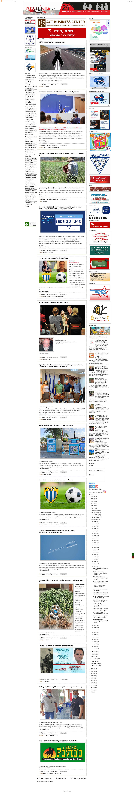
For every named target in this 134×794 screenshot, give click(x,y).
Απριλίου (94, 658)
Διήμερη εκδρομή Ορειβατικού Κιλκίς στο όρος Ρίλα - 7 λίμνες (102, 452)
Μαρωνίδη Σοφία (29, 132)
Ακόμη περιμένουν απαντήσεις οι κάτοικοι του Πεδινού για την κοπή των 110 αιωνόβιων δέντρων (101, 380)
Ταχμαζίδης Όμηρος (30, 184)
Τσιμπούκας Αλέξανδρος (31, 192)
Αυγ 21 (95, 545)
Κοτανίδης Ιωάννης (29, 121)
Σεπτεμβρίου (95, 517)
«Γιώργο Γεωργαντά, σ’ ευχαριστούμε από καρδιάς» (56, 645)
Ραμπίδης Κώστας (29, 169)
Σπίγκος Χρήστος (29, 181)
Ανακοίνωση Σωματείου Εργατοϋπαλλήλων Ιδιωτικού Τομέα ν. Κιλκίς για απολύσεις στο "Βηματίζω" (102, 342)
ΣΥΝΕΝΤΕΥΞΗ (55, 147)
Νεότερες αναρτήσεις (44, 778)
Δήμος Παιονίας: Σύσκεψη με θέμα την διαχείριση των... (100, 593)
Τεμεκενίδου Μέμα (29, 186)
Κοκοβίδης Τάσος (29, 119)
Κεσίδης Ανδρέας (29, 117)
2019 (92, 671)
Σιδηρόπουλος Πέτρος (30, 177)
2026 (92, 496)
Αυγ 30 (95, 524)
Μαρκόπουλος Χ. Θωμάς (31, 130)
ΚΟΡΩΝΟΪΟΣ (46, 252)
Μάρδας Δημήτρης (29, 128)
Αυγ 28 (95, 528)
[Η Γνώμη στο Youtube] (95, 489)
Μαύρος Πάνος (28, 139)
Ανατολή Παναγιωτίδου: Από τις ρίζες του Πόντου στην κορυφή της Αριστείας (101, 367)
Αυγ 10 (95, 627)
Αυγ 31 (95, 521)
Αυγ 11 (95, 625)
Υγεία (51, 252)
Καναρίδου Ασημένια (30, 99)
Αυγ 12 (95, 566)
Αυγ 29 (95, 526)
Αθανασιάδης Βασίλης (30, 77)
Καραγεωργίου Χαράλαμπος (28, 102)
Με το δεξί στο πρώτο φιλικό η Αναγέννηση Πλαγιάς (56, 480)
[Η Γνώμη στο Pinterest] (96, 487)
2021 (92, 508)
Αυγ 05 (95, 639)
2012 (92, 687)
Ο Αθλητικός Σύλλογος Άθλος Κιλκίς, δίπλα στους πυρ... (100, 616)
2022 (92, 506)
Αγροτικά (45, 201)
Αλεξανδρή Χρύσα (29, 82)
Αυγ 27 (95, 531)
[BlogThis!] (62, 84)
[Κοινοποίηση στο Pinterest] (66, 84)
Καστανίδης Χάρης (29, 115)
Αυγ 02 (95, 646)
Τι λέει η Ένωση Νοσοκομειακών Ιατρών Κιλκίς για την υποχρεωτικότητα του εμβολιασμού (57, 531)
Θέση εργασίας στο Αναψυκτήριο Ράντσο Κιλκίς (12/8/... (100, 621)
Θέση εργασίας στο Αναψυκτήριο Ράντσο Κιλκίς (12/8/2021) (58, 741)
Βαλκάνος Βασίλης (29, 84)
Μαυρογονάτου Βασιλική (31, 136)
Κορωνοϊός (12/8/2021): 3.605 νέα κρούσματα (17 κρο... (100, 582)
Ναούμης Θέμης (29, 151)
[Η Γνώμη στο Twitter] (93, 487)
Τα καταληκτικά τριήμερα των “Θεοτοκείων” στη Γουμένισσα (101, 428)
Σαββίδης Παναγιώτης (30, 173)
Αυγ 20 (95, 547)
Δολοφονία (97, 404)
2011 (92, 690)
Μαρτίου (94, 661)
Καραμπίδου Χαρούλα (30, 106)
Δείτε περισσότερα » (44, 142)
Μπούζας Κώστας (29, 149)
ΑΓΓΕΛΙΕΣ (45, 773)
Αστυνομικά (46, 86)
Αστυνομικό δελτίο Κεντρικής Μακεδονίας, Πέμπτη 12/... (100, 609)
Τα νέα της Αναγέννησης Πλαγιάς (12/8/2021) (53, 258)
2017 (92, 675)
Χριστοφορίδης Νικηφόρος (28, 205)
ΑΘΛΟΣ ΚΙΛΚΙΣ (47, 735)
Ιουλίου (94, 651)
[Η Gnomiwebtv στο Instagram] (104, 492)
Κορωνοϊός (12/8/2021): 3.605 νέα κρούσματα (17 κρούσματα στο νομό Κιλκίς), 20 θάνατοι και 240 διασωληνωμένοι (60, 207)
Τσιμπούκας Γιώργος (30, 194)
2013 (92, 685)
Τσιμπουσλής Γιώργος (30, 197)
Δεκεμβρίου (95, 510)
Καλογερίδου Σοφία (29, 94)
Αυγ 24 (95, 538)
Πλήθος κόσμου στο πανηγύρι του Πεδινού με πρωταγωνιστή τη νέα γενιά (102, 393)
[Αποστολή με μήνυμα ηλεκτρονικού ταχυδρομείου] (61, 84)
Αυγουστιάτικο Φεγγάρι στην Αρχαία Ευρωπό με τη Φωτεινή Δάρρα (102, 440)
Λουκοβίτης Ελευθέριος (30, 126)
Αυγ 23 (95, 540)
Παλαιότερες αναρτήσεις (78, 778)
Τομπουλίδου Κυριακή (30, 190)
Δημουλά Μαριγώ (29, 88)
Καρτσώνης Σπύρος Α (30, 111)
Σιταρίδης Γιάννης (29, 179)
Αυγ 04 (95, 641)
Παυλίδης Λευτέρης (29, 160)
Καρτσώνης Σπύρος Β (30, 113)
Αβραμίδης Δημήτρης (30, 75)
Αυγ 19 (95, 549)
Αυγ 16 (95, 556)
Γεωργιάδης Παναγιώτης (31, 86)
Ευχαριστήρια (46, 681)
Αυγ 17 (95, 554)
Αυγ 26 (95, 533)
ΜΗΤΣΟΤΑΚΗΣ (47, 147)
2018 (92, 673)
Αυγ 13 (95, 563)
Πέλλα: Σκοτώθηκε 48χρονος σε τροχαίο (52, 42)
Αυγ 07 (95, 634)
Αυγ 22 (95, 542)
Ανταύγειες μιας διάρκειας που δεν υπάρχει (53, 302)
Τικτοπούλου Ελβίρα (30, 188)
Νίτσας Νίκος (28, 156)
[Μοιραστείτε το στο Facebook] (65, 84)
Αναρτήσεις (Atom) (48, 781)
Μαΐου (94, 656)
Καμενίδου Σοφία (29, 97)
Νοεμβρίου (95, 512)
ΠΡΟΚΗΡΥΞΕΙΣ (58, 773)
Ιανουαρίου (95, 665)
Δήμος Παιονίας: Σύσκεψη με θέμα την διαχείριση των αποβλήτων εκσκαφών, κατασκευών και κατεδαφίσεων (61, 365)
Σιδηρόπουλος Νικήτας (30, 175)
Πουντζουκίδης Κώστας (30, 166)
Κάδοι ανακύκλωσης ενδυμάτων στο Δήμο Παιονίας (56, 425)
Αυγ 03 (95, 644)
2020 (92, 668)
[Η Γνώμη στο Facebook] (90, 487)
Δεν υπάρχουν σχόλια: (53, 84)
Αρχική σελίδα (61, 778)
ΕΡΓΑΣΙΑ (51, 773)
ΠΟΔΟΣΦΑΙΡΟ (60, 296)
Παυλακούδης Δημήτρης (31, 158)
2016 (92, 678)
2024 (92, 501)
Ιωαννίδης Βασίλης (29, 92)
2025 (92, 498)
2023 (92, 503)
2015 (92, 680)
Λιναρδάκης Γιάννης (30, 124)
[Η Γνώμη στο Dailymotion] (96, 492)
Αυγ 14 (95, 561)
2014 (92, 683)
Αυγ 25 (95, 535)
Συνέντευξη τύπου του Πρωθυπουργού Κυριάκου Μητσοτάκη (59, 92)
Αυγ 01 (95, 648)
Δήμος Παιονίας (47, 419)
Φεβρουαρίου (95, 663)
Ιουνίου (94, 654)
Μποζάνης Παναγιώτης (30, 147)
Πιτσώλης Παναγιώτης (30, 164)
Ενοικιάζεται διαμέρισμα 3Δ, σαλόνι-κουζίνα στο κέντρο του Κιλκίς (102, 355)
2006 (92, 692)
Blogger (69, 791)
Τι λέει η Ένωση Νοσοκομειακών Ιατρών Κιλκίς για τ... (99, 605)
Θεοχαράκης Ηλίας (29, 90)
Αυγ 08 (95, 632)
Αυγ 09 (95, 630)
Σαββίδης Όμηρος (29, 171)
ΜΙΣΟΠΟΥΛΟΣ (46, 359)
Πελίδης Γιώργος (29, 162)
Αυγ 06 (95, 637)
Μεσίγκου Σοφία (29, 141)
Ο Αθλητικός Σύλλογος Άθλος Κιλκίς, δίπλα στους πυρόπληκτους (60, 687)
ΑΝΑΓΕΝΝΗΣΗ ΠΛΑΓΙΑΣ (49, 296)
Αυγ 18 (95, 552)
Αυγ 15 (95, 559)
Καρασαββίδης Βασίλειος (31, 109)
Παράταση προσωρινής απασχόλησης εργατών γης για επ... (100, 578)
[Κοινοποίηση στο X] (64, 84)
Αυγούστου (95, 519)
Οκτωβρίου (95, 515)
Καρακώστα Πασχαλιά (30, 104)
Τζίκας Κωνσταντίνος (30, 202)
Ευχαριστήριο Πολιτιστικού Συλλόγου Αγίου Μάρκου (101, 416)
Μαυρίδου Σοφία (29, 134)
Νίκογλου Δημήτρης (30, 154)
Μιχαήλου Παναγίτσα (30, 145)
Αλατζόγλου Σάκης (29, 79)
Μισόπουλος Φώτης (30, 143)
